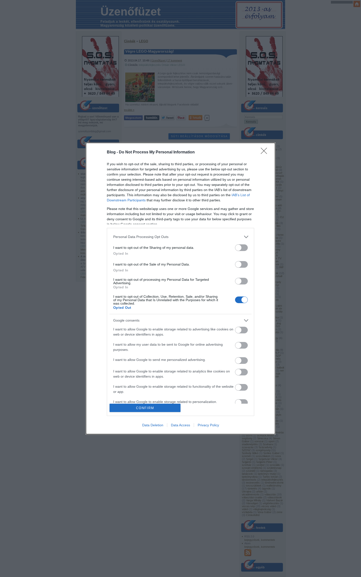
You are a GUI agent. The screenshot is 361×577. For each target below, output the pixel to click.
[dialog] (180, 288)
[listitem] (180, 236)
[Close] (265, 152)
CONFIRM (145, 408)
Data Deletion (152, 425)
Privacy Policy (208, 425)
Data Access (180, 425)
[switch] (241, 247)
